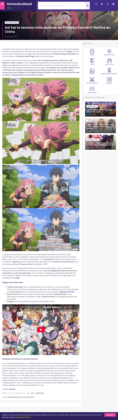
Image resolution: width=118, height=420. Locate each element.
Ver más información (22, 417)
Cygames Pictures (67, 292)
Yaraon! (12, 389)
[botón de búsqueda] (87, 5)
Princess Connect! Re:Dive (64, 54)
